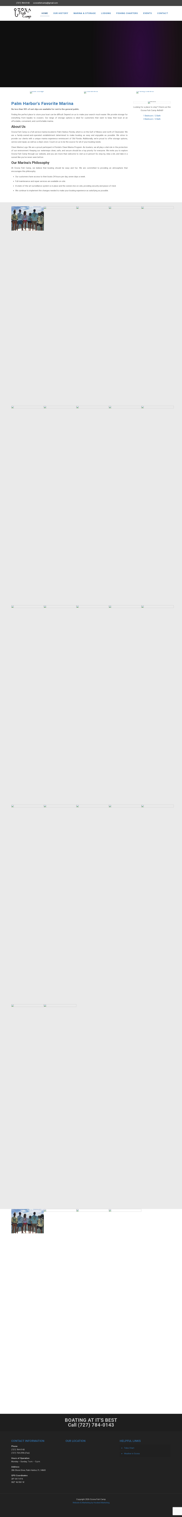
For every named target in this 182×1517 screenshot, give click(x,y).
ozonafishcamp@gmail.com (45, 3)
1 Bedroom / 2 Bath (152, 116)
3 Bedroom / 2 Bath (152, 119)
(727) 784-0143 (23, 3)
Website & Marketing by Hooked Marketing (91, 1502)
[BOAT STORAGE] (36, 92)
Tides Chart (129, 1448)
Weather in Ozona (132, 1453)
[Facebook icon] (91, 1507)
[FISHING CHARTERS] (145, 92)
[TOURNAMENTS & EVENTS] (91, 92)
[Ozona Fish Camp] (22, 13)
